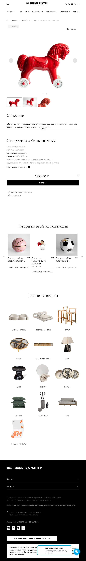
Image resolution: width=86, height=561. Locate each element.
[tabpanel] (43, 60)
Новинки (24, 12)
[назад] (4, 256)
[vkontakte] (8, 528)
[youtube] (18, 528)
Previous (11, 60)
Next (75, 60)
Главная (14, 20)
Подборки (65, 12)
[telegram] (13, 528)
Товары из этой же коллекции (43, 226)
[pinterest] (23, 528)
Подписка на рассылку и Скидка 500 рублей (32, 538)
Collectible (51, 12)
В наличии (37, 12)
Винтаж (76, 12)
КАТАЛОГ (11, 12)
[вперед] (82, 256)
